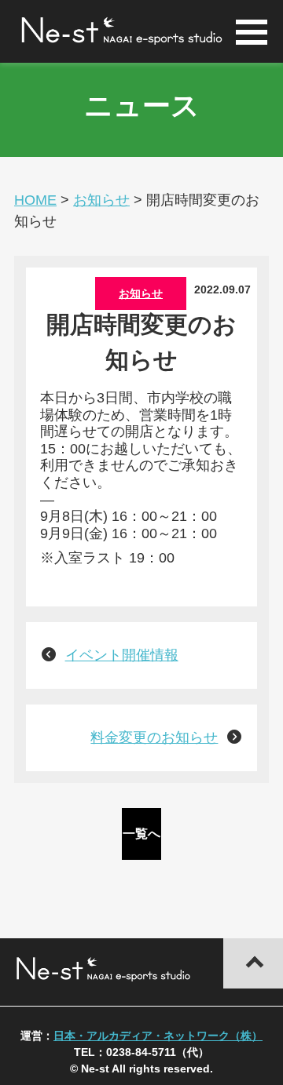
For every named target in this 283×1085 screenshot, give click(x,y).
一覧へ (141, 833)
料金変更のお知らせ (154, 737)
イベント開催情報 (121, 655)
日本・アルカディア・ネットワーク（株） (158, 1035)
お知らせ (141, 293)
